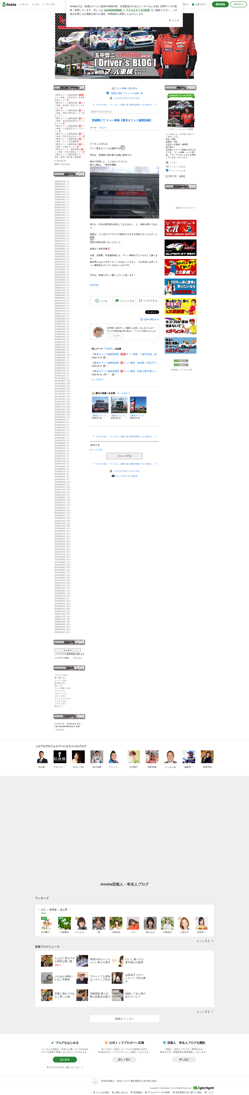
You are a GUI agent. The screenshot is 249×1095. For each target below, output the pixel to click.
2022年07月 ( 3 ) (62, 251)
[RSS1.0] (181, 361)
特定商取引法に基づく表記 (188, 1092)
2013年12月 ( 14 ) (62, 489)
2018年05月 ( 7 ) (62, 360)
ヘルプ (210, 1092)
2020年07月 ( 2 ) (62, 301)
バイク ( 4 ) (60, 691)
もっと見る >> (98, 379)
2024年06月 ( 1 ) (62, 218)
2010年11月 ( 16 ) (62, 585)
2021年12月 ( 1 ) (62, 262)
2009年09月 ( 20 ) (62, 622)
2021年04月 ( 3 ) (62, 280)
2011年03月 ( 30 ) (62, 575)
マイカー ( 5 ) (61, 701)
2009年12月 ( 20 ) (62, 614)
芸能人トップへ (124, 1018)
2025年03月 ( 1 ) (62, 205)
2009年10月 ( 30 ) (62, 619)
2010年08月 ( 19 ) (62, 593)
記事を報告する (151, 319)
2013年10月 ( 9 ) (62, 495)
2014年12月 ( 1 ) (62, 458)
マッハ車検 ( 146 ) (63, 688)
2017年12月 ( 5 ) (62, 373)
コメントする (124, 456)
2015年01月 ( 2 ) (62, 456)
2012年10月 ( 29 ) (62, 526)
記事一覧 (124, 105)
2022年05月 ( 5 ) (62, 254)
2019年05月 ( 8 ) (62, 329)
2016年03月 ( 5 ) (62, 425)
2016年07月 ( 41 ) (62, 417)
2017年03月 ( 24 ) (62, 396)
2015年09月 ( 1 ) (62, 438)
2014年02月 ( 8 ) (62, 484)
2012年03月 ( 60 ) (62, 544)
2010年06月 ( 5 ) (62, 598)
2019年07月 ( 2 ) (62, 324)
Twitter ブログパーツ (186, 208)
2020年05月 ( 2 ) (62, 303)
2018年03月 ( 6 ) (62, 365)
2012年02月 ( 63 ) (62, 546)
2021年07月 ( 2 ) (62, 275)
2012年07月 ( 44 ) (62, 534)
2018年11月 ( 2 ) (62, 345)
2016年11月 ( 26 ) (62, 407)
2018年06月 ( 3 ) (62, 357)
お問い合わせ (121, 1092)
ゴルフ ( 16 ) (60, 696)
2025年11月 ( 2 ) (62, 194)
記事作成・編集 (175, 176)
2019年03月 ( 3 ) (62, 334)
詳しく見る (124, 1059)
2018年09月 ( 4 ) (62, 350)
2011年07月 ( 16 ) (62, 565)
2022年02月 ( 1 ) (62, 259)
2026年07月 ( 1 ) (62, 181)
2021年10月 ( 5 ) (62, 267)
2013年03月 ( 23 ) (62, 513)
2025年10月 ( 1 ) (62, 197)
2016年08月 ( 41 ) (62, 414)
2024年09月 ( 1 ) (62, 215)
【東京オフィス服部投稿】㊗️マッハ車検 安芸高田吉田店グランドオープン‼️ (70, 120)
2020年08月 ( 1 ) (62, 298)
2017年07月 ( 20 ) (62, 386)
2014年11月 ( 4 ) (62, 461)
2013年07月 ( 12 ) (62, 502)
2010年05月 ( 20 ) (62, 601)
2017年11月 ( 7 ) (62, 376)
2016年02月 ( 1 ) (62, 427)
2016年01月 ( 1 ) (62, 430)
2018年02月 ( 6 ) (62, 368)
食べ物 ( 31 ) (60, 678)
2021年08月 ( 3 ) (62, 272)
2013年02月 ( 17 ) (62, 515)
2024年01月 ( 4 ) (62, 223)
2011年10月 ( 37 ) (62, 557)
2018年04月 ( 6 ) (62, 363)
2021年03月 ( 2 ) (62, 282)
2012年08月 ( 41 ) (62, 531)
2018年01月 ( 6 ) (62, 370)
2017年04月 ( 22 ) (62, 394)
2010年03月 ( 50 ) (62, 606)
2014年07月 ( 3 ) (62, 471)
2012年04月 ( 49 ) (62, 541)
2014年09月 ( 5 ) (62, 466)
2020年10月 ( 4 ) (62, 293)
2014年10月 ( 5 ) (62, 464)
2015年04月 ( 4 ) (62, 448)
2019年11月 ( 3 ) (62, 313)
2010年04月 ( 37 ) (62, 604)
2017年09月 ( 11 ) (62, 381)
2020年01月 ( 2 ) (62, 311)
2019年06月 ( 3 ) (62, 326)
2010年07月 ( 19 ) (62, 596)
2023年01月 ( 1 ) (62, 241)
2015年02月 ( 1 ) (62, 453)
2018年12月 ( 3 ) (62, 342)
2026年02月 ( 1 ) (62, 192)
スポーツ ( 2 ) (61, 693)
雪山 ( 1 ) (59, 706)
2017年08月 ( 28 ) (62, 383)
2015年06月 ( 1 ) (62, 443)
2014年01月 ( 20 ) (62, 487)
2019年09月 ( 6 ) (62, 319)
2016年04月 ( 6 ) (62, 422)
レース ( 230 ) (61, 680)
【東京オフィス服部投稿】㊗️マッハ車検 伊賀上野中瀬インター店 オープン (71, 113)
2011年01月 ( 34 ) (62, 580)
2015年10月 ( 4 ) (62, 435)
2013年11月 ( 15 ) (62, 492)
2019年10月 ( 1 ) (62, 316)
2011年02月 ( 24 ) (62, 578)
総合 (43, 909)
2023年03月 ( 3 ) (62, 238)
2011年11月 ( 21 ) (62, 554)
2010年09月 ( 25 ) (62, 591)
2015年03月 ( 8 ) (62, 451)
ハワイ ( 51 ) (60, 704)
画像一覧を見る (62, 164)
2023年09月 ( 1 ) (62, 228)
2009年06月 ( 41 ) (62, 629)
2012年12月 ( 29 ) (62, 521)
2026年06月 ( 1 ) (62, 184)
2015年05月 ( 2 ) (62, 445)
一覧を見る (60, 161)
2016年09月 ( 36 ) (62, 412)
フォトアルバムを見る (126, 476)
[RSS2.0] (181, 365)
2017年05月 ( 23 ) (62, 391)
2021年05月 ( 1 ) (62, 277)
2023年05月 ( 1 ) (62, 233)
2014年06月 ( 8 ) (62, 474)
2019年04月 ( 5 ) (62, 332)
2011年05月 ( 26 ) (62, 570)
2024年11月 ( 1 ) (62, 210)
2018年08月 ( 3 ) (62, 352)
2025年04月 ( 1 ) (62, 202)
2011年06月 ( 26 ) (62, 567)
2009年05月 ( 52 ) (62, 632)
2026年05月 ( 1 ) (62, 186)
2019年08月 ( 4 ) (62, 321)
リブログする (150, 300)
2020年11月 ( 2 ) (62, 290)
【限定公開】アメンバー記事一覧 (126, 93)
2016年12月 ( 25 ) (62, 404)
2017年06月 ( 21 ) (62, 389)
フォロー (67, 650)
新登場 (53, 909)
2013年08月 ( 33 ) (62, 500)
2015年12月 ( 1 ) (62, 433)
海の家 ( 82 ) (60, 683)
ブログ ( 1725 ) (61, 675)
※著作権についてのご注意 (181, 370)
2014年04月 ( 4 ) (62, 479)
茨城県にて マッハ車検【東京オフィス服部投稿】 (122, 120)
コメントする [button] (127, 301)
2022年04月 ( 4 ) (62, 256)
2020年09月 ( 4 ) (62, 295)
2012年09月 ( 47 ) (62, 528)
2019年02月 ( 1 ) (62, 337)
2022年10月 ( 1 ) (62, 244)
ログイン (238, 4)
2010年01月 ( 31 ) (62, 611)
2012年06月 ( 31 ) (62, 536)
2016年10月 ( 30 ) (62, 409)
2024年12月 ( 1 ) (62, 207)
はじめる (65, 1059)
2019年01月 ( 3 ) (62, 339)
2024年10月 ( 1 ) (62, 212)
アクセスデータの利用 (159, 1092)
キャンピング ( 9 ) (63, 698)
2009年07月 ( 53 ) (62, 627)
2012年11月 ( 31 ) (62, 523)
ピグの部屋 (188, 129)
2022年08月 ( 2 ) (62, 249)
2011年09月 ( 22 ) (62, 559)
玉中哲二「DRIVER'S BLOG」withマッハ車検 (124, 46)
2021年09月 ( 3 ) (62, 269)
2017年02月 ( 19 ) (62, 399)
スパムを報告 (102, 1092)
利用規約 (137, 1092)
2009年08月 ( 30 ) (62, 624)
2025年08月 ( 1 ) (62, 199)
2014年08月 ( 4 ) (62, 469)
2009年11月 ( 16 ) (62, 616)
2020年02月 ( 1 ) (62, 308)
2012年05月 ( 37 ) (62, 539)
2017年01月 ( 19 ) (62, 401)
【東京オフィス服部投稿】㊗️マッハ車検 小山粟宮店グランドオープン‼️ (70, 128)
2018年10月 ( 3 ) (62, 347)
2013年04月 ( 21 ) (62, 510)
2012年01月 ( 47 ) (62, 549)
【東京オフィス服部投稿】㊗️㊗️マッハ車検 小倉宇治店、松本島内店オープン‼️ (70, 97)
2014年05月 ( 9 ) (62, 476)
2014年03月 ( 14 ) (62, 482)
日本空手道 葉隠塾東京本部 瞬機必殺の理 (70, 724)
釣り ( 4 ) (59, 685)
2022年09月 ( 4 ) (62, 246)
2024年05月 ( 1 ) (62, 220)
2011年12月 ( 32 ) (62, 552)
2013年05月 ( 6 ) (62, 508)
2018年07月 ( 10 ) (62, 355)
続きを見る (182, 157)
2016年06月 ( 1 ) (62, 420)
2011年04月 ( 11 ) (62, 572)
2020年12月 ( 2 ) (62, 288)
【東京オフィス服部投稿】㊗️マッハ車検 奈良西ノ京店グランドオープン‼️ (70, 105)
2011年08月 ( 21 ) (62, 562)
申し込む (184, 1059)
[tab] (43, 909)
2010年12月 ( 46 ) (62, 583)
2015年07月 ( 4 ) (62, 440)
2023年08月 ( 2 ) (62, 231)
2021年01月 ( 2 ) (62, 285)
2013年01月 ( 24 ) (62, 518)
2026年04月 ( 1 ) (62, 189)
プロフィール (175, 129)
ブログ (102, 127)
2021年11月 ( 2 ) (62, 264)
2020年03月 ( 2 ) (62, 306)
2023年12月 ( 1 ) (62, 225)
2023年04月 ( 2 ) (62, 236)
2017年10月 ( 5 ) (62, 378)
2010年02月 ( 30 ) (62, 609)
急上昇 (63, 909)
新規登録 (220, 4)
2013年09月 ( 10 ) (62, 497)
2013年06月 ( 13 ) (62, 505)
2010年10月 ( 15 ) (62, 588)
